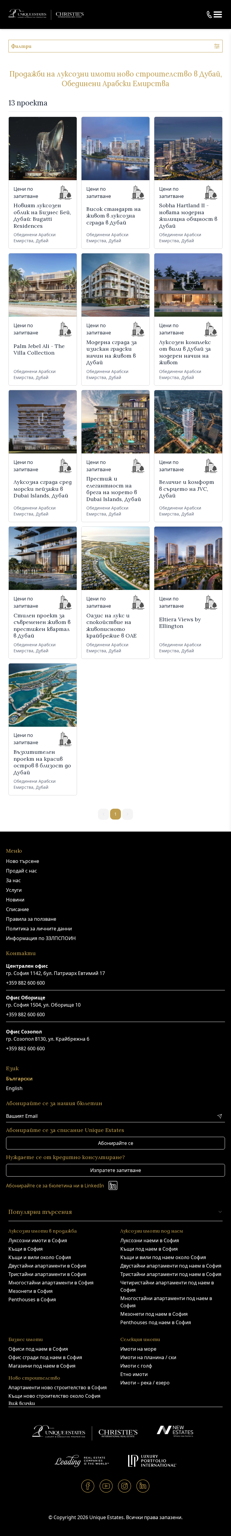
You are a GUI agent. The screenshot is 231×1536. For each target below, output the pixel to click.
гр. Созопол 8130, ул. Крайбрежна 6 (47, 1039)
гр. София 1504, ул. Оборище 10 (43, 1005)
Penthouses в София (32, 1299)
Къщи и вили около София (39, 1257)
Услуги (14, 890)
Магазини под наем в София (41, 1365)
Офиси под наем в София (38, 1349)
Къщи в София (25, 1249)
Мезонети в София (30, 1291)
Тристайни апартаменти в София (47, 1274)
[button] (218, 14)
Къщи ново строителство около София (54, 1396)
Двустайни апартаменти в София (47, 1265)
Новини (15, 899)
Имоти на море (138, 1349)
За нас (13, 880)
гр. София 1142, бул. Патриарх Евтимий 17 (55, 973)
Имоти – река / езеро (145, 1382)
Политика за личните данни (39, 928)
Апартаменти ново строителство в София (57, 1387)
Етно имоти (134, 1374)
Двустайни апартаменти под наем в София (170, 1265)
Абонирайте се (115, 1143)
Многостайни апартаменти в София (51, 1282)
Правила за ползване (31, 919)
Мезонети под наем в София (154, 1314)
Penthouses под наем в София (155, 1322)
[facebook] (88, 1486)
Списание (17, 909)
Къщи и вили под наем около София (163, 1257)
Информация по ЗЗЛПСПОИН (41, 938)
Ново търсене (22, 861)
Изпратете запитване (115, 1170)
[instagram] (124, 1486)
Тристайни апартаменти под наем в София (170, 1274)
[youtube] (106, 1486)
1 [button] (115, 814)
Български (19, 1078)
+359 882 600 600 (25, 983)
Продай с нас (21, 870)
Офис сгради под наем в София (45, 1357)
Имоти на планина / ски (148, 1357)
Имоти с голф (136, 1365)
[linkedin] (143, 1486)
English (14, 1088)
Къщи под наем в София (149, 1249)
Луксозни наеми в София (149, 1240)
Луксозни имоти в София (37, 1240)
